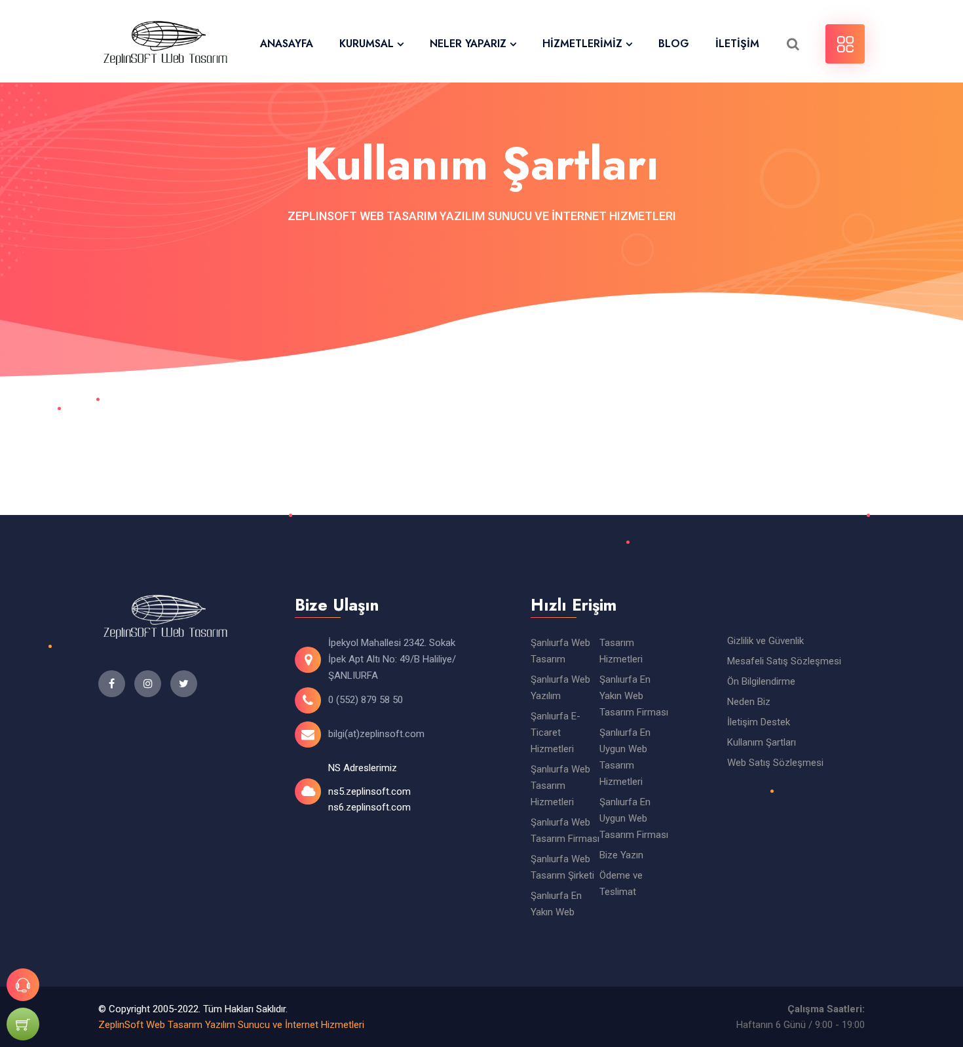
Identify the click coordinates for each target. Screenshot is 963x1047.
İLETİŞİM (737, 43)
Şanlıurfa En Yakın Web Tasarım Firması (633, 696)
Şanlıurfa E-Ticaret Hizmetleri (555, 732)
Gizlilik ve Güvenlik (765, 641)
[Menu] (845, 44)
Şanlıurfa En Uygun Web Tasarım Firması (633, 818)
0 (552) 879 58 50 (365, 700)
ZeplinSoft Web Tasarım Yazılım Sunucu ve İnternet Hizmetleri (231, 1025)
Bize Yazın (621, 855)
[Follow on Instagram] (183, 683)
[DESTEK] (23, 984)
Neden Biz (748, 702)
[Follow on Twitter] (147, 683)
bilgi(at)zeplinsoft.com (376, 734)
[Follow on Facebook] (111, 683)
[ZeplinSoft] (165, 44)
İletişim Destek (758, 722)
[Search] (793, 43)
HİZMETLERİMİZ (582, 43)
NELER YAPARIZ (468, 43)
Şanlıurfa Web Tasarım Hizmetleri (560, 785)
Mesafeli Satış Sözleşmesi (784, 661)
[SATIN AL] (23, 1024)
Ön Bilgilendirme (761, 681)
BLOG (673, 43)
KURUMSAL (366, 43)
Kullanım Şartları (761, 742)
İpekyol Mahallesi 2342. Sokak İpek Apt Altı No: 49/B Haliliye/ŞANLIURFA (392, 659)
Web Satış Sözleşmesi (775, 763)
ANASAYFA (286, 43)
